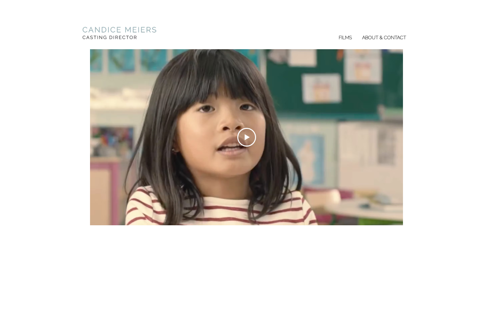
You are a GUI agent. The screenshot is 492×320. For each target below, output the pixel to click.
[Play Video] (246, 137)
